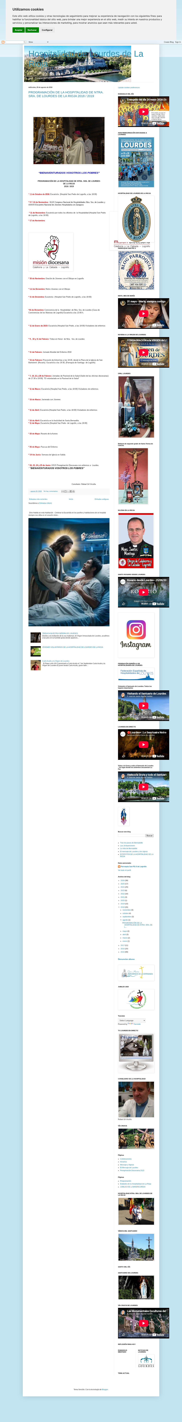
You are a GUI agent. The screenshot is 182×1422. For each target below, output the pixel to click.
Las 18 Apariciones (127, 846)
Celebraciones (126, 1159)
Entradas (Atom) (45, 503)
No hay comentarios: (51, 491)
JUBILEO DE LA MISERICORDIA (132, 1187)
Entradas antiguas (102, 499)
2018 (123, 907)
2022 (123, 894)
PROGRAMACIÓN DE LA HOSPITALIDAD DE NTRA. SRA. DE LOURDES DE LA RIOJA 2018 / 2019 (66, 94)
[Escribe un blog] (65, 491)
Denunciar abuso (126, 959)
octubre (126, 913)
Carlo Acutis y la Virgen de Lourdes (55, 661)
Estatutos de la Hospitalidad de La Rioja (135, 1184)
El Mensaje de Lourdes (129, 1168)
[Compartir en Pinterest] (73, 491)
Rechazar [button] (32, 30)
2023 (123, 890)
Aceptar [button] (18, 30)
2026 (123, 881)
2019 (123, 904)
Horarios (123, 1162)
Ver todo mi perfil (124, 870)
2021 (123, 897)
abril (124, 934)
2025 (123, 884)
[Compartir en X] (68, 491)
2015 (123, 952)
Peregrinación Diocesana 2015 (132, 1170)
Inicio (71, 499)
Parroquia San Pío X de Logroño (133, 867)
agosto (125, 920)
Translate (137, 1024)
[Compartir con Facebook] (70, 491)
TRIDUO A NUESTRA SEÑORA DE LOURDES (60, 633)
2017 (123, 945)
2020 (123, 900)
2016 (123, 949)
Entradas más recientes (38, 499)
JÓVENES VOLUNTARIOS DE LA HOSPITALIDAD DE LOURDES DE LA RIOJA (72, 647)
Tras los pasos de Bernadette (131, 843)
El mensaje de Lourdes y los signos (134, 851)
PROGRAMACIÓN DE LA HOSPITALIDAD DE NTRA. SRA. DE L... (137, 925)
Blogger (105, 1390)
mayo (125, 931)
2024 (123, 887)
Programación (125, 1181)
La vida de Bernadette (128, 848)
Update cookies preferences (129, 88)
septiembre (127, 917)
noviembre (127, 910)
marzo (125, 938)
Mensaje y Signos (127, 1165)
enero (125, 941)
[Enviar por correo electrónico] (62, 491)
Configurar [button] (47, 30)
